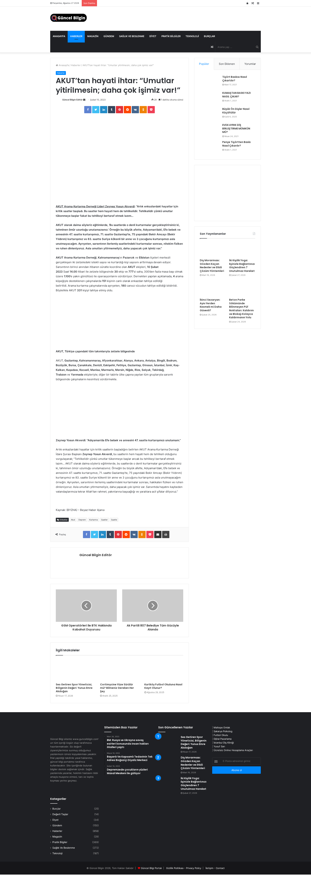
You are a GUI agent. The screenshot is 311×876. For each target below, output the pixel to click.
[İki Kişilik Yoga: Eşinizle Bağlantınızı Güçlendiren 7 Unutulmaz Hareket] (242, 249)
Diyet (152, 36)
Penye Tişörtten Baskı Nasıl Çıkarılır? (236, 143)
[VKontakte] (135, 109)
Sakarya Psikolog (223, 731)
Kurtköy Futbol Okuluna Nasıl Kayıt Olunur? (163, 686)
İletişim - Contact (215, 868)
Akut (73, 519)
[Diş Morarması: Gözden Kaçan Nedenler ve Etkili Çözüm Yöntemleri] (213, 249)
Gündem (108, 36)
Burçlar (209, 36)
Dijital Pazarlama (222, 738)
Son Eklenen (227, 64)
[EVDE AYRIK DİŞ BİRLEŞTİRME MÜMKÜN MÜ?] (210, 130)
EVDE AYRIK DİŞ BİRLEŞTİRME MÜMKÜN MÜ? (236, 128)
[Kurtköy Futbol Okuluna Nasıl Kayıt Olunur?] (163, 670)
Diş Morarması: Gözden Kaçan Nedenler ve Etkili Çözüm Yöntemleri (212, 266)
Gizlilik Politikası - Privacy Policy (183, 868)
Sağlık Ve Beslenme (131, 36)
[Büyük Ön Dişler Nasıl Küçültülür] (210, 114)
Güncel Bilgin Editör (72, 99)
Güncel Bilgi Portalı (151, 868)
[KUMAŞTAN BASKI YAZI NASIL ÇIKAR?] (210, 98)
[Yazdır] (165, 534)
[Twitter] (95, 109)
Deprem (82, 519)
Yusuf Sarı (219, 746)
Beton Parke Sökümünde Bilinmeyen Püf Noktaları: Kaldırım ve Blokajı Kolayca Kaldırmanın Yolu (241, 308)
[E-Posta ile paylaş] (157, 534)
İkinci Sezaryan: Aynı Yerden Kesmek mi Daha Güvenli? (211, 305)
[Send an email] (84, 99)
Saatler (104, 519)
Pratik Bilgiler (171, 36)
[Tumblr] (111, 109)
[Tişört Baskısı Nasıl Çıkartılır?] (210, 82)
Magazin (92, 36)
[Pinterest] (119, 109)
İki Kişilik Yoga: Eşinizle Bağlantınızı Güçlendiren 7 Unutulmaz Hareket (242, 266)
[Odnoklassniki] (143, 109)
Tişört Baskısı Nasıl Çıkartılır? (234, 78)
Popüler (204, 64)
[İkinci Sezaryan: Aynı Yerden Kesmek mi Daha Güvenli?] (213, 289)
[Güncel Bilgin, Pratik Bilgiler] (68, 18)
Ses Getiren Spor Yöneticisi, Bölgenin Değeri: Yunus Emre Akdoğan (74, 688)
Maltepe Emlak (222, 727)
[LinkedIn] (103, 109)
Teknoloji (192, 36)
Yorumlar (250, 64)
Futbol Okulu (221, 735)
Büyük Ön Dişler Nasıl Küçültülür (235, 110)
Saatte (114, 519)
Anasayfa (59, 36)
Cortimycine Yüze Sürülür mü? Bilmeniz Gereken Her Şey (117, 688)
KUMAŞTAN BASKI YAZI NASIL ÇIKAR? (236, 94)
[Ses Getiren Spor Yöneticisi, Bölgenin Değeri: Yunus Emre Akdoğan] (75, 670)
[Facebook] (87, 109)
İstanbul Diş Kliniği (224, 742)
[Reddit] (127, 109)
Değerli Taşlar (60, 814)
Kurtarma (93, 519)
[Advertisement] (119, 322)
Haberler (76, 36)
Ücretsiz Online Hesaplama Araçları (233, 750)
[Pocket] (151, 109)
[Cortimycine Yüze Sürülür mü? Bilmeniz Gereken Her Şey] (119, 670)
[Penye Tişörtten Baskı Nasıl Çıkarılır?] (210, 147)
